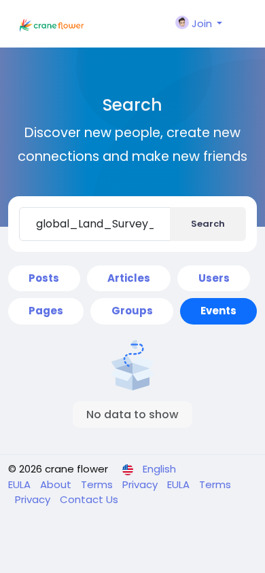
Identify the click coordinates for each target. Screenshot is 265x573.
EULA (20, 484)
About (57, 484)
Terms (98, 484)
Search (208, 223)
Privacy (141, 484)
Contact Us (89, 499)
